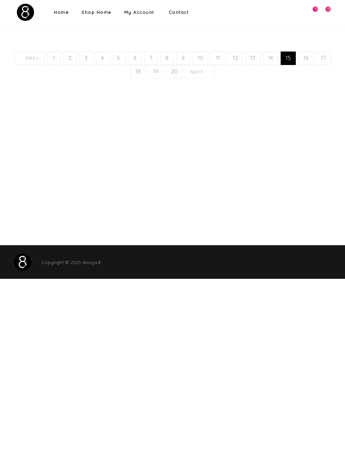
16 (306, 58)
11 (218, 58)
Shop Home (97, 12)
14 (270, 58)
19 (155, 71)
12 (235, 58)
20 (174, 71)
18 (137, 71)
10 (200, 58)
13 (253, 58)
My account (139, 12)
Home (61, 12)
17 (323, 58)
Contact (179, 12)
